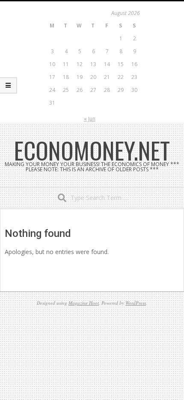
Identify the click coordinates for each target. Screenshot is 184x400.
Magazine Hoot (83, 303)
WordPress (135, 303)
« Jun (89, 118)
